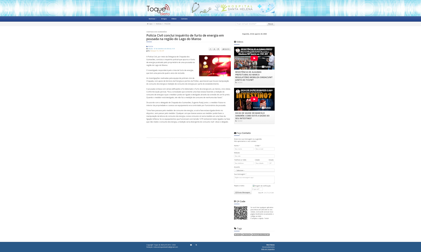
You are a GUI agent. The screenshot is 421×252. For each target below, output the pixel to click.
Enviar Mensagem (243, 192)
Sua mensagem (240, 174)
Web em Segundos (268, 249)
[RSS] (196, 245)
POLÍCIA (167, 24)
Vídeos (173, 19)
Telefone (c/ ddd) (240, 160)
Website (237, 153)
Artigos (164, 19)
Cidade (257, 160)
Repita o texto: (239, 186)
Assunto (237, 167)
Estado (271, 160)
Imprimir (227, 49)
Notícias (152, 19)
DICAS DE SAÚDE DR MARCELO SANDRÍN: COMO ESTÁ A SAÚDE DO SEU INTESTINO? (252, 116)
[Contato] (191, 245)
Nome (237, 146)
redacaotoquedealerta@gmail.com (165, 247)
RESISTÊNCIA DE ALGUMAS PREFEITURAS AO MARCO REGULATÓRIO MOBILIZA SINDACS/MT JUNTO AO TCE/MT (254, 76)
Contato (184, 19)
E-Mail (258, 146)
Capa (150, 24)
